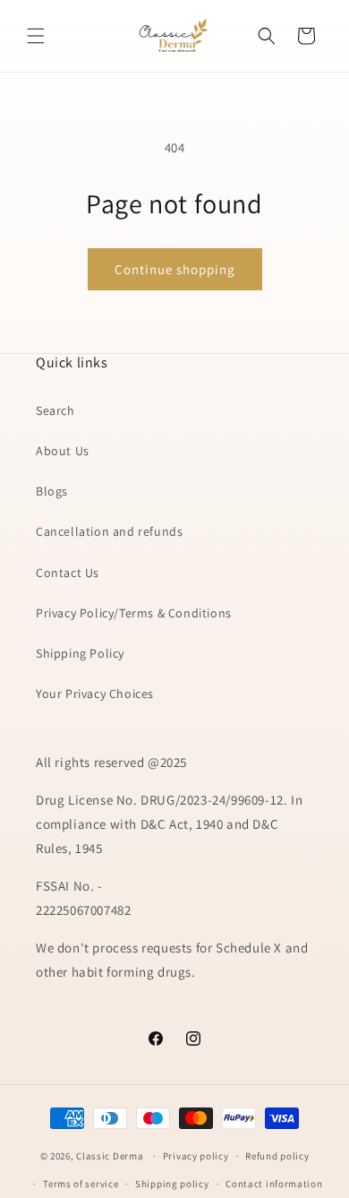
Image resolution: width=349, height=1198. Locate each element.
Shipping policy (172, 1183)
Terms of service (80, 1183)
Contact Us (67, 573)
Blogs (52, 491)
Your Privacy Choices (95, 693)
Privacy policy (196, 1156)
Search (55, 410)
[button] (35, 36)
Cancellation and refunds (109, 531)
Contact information (274, 1183)
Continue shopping (175, 269)
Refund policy (277, 1156)
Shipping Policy (80, 653)
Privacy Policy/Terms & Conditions (134, 613)
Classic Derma (109, 1156)
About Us (62, 451)
